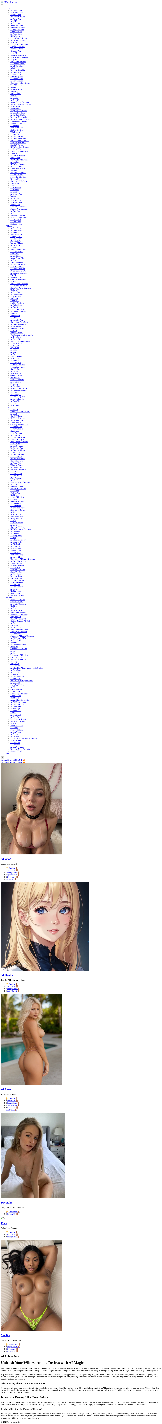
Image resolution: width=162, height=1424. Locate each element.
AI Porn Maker (16, 476)
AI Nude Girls (15, 711)
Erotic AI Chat (15, 696)
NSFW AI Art (15, 36)
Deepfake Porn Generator (20, 630)
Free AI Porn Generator (19, 209)
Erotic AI (13, 185)
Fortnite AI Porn (16, 730)
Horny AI (14, 647)
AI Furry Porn (15, 363)
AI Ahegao (14, 736)
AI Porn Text (15, 568)
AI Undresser (15, 504)
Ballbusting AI (15, 395)
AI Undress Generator (18, 273)
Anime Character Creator (19, 700)
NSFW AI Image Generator (20, 529)
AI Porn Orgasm (16, 587)
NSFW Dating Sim (17, 40)
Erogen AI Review (17, 47)
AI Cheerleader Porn (18, 540)
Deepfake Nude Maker (19, 117)
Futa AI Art (14, 384)
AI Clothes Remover (18, 324)
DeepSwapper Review (18, 249)
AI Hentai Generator (18, 604)
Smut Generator (16, 433)
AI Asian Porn (15, 19)
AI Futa (13, 260)
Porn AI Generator (17, 380)
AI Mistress (14, 190)
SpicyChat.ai (12, 875)
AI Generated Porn (17, 450)
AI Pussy (13, 662)
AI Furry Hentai (16, 252)
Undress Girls (15, 277)
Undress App (15, 493)
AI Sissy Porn (15, 670)
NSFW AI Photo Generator (20, 288)
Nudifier (13, 642)
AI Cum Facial (16, 467)
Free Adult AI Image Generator (22, 636)
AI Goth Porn (15, 506)
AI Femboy (14, 162)
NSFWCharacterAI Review (20, 104)
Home (8, 8)
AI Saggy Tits (15, 339)
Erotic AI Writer (16, 224)
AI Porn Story (15, 553)
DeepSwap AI (15, 94)
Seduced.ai (11, 870)
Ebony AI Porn (16, 356)
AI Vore (13, 512)
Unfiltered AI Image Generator (21, 335)
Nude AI (13, 96)
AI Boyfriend (15, 256)
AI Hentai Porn (16, 382)
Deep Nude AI (15, 478)
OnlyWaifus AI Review (19, 160)
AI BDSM (14, 318)
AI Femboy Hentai (17, 64)
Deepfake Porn (16, 576)
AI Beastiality (15, 683)
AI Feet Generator (17, 267)
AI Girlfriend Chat (17, 704)
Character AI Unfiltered (19, 181)
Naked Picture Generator (19, 141)
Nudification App (16, 591)
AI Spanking (15, 745)
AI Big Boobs (15, 544)
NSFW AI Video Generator (20, 119)
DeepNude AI (15, 241)
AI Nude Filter (15, 463)
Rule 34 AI (14, 183)
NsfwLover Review (17, 510)
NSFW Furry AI (16, 420)
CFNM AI (14, 499)
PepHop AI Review (17, 303)
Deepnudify (14, 179)
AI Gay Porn (15, 211)
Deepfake (6, 1202)
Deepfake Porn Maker (18, 70)
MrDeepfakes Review (18, 390)
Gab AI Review (16, 375)
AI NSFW (14, 410)
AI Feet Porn (15, 23)
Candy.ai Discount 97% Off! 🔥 (13, 760)
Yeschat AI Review (17, 508)
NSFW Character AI (18, 619)
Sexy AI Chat (15, 296)
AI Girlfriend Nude (17, 264)
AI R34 (13, 651)
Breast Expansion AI (18, 271)
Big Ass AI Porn (16, 243)
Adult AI (13, 68)
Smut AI (13, 53)
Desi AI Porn (15, 158)
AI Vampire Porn (16, 320)
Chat (7, 407)
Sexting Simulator (17, 30)
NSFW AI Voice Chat (18, 469)
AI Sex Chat (15, 435)
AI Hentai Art (15, 715)
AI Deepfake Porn (17, 454)
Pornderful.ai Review (18, 719)
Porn (7, 753)
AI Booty (14, 192)
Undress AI (14, 290)
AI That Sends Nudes (18, 388)
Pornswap (14, 472)
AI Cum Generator (17, 269)
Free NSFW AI (16, 422)
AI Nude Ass (15, 360)
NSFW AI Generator (18, 173)
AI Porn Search (16, 166)
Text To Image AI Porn (19, 57)
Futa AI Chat (15, 691)
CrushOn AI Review (18, 279)
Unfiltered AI (15, 170)
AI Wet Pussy (15, 548)
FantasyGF (10, 879)
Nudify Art (14, 698)
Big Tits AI (14, 348)
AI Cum (13, 350)
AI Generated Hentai (18, 138)
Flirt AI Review (16, 85)
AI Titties (13, 42)
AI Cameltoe (15, 386)
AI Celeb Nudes (16, 446)
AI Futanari (14, 491)
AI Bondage (15, 708)
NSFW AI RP (15, 245)
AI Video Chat (15, 679)
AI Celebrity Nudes (17, 115)
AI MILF (13, 21)
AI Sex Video (15, 732)
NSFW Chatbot (16, 572)
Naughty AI (14, 431)
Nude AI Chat (15, 593)
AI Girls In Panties (17, 676)
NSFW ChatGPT (16, 610)
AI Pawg (13, 589)
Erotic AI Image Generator (20, 482)
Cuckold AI (14, 625)
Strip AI (13, 403)
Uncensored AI (16, 235)
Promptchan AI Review (19, 45)
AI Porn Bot (15, 585)
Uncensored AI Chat (18, 659)
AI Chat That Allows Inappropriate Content (26, 668)
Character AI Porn (17, 527)
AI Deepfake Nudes (17, 561)
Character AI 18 (16, 657)
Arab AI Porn (15, 373)
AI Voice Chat (15, 514)
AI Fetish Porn (15, 239)
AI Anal (13, 354)
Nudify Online (15, 109)
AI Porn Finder (16, 474)
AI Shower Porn (16, 583)
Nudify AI (14, 495)
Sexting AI (14, 674)
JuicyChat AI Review (18, 111)
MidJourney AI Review (19, 655)
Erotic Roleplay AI (17, 439)
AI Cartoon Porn (16, 627)
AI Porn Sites (15, 228)
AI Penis (13, 393)
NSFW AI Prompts (17, 164)
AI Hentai (14, 728)
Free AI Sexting (16, 563)
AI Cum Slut (15, 401)
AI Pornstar (14, 734)
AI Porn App (15, 292)
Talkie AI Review (17, 465)
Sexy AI (13, 59)
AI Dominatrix (15, 533)
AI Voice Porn (15, 741)
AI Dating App (16, 10)
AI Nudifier (14, 126)
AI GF (12, 687)
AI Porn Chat (15, 222)
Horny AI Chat (16, 518)
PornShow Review (17, 570)
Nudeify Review (16, 130)
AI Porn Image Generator (20, 217)
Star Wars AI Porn (17, 685)
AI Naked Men (16, 305)
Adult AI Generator (17, 124)
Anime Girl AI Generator (19, 102)
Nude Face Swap (16, 555)
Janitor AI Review (17, 497)
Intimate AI (14, 134)
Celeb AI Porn (15, 51)
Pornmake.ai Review (18, 177)
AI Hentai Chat (16, 72)
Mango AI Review (17, 49)
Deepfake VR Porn (17, 17)
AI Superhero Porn (17, 113)
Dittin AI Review (16, 333)
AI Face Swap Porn (17, 397)
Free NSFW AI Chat (18, 168)
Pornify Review (16, 457)
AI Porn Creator (16, 717)
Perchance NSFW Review (20, 412)
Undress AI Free (16, 726)
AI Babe (13, 623)
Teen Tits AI (15, 444)
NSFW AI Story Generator (20, 147)
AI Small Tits (15, 546)
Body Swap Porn (16, 77)
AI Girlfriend (15, 743)
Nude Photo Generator (18, 615)
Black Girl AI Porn (17, 156)
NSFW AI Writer (16, 486)
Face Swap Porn (16, 262)
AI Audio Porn (16, 34)
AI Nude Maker (16, 230)
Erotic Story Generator (18, 694)
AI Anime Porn (16, 427)
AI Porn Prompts (16, 175)
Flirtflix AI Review (17, 580)
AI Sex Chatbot (16, 203)
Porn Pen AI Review (18, 143)
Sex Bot (9, 597)
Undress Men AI (16, 128)
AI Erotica (14, 525)
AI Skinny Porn (16, 194)
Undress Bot (15, 316)
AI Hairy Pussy (16, 536)
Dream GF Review (17, 600)
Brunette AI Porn (16, 25)
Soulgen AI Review (17, 149)
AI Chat (6, 858)
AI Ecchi (13, 484)
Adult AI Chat (15, 551)
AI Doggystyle (16, 542)
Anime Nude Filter (17, 258)
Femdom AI (14, 301)
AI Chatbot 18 (15, 220)
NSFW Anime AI (17, 328)
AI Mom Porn (15, 480)
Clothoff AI (14, 254)
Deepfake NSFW (16, 516)
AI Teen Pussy (15, 337)
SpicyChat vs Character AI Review (23, 738)
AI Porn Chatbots (17, 399)
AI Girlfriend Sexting (18, 136)
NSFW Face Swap (17, 27)
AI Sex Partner (16, 326)
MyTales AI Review (18, 215)
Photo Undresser (16, 429)
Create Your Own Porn (19, 322)
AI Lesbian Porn (16, 294)
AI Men (13, 282)
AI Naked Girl (15, 706)
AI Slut (13, 608)
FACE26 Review (16, 145)
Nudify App (14, 606)
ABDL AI (14, 314)
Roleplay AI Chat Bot (18, 632)
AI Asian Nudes (16, 89)
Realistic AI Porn (16, 448)
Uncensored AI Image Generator (22, 559)
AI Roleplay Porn (17, 565)
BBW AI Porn (15, 15)
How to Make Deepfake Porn (21, 681)
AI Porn (9, 226)
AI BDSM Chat (16, 66)
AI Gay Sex (14, 307)
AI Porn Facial (15, 574)
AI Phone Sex (15, 634)
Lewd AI (13, 247)
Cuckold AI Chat (16, 461)
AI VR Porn (15, 106)
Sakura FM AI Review (19, 121)
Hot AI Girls (15, 378)
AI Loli (13, 213)
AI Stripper (14, 346)
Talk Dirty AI (15, 132)
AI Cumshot (15, 531)
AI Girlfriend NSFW (18, 638)
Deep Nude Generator (18, 612)
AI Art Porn (14, 198)
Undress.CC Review (18, 55)
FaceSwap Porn (16, 578)
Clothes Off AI (16, 751)
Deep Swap (14, 664)
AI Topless (14, 405)
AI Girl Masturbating (18, 702)
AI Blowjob (14, 232)
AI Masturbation (16, 523)
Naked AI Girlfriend (18, 62)
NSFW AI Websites (17, 721)
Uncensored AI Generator (20, 341)
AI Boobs (14, 98)
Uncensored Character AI (20, 83)
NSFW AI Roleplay (17, 595)
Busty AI (13, 196)
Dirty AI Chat (15, 617)
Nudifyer (13, 87)
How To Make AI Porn (19, 442)
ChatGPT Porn (16, 416)
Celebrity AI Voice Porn (19, 425)
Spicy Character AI (17, 437)
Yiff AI (13, 275)
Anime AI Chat (16, 32)
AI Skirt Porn (15, 666)
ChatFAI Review (16, 602)
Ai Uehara (14, 371)
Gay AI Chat (15, 369)
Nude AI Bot (15, 205)
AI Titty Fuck (15, 358)
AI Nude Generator (17, 365)
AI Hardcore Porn (17, 13)
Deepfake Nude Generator (20, 749)
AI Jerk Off (14, 100)
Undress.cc (11, 877)
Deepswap (14, 91)
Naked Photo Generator (19, 284)
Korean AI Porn (16, 452)
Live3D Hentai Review (19, 151)
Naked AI (14, 299)
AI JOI (13, 521)
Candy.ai (12, 868)
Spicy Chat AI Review (18, 38)
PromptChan (12, 873)
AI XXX (13, 331)
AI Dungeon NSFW (18, 311)
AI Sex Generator (17, 747)
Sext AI (13, 713)
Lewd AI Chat (15, 74)
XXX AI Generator (17, 418)
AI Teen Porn (15, 188)
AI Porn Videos (16, 557)
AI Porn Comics (16, 81)
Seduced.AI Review (18, 367)
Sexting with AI (16, 237)
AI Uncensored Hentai (18, 286)
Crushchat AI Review (18, 649)
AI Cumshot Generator (19, 644)
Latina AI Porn (16, 343)
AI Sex (13, 352)
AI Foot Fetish (15, 640)
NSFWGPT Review (18, 489)
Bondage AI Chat (17, 501)
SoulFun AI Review (17, 207)
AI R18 (13, 723)
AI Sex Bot (14, 414)
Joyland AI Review (17, 459)
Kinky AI (14, 153)
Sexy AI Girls (15, 200)
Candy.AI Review (17, 309)
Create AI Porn (16, 689)
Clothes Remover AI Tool (20, 621)
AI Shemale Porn (16, 79)
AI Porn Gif (14, 672)
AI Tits (13, 538)
